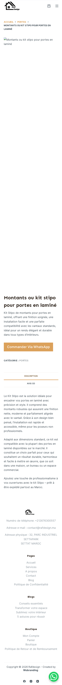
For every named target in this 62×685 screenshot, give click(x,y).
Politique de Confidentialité (31, 584)
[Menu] (56, 5)
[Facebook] (24, 681)
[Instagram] (31, 681)
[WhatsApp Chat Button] (54, 677)
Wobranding (30, 670)
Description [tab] (31, 376)
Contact (31, 575)
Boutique (31, 644)
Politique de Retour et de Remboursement (31, 649)
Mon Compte (31, 635)
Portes (23, 360)
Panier (31, 640)
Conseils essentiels (31, 603)
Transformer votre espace (31, 608)
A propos (31, 571)
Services (31, 567)
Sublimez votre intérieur (31, 612)
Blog (31, 580)
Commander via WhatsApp (28, 347)
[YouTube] (37, 681)
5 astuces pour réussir (31, 616)
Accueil (31, 562)
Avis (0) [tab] (31, 383)
